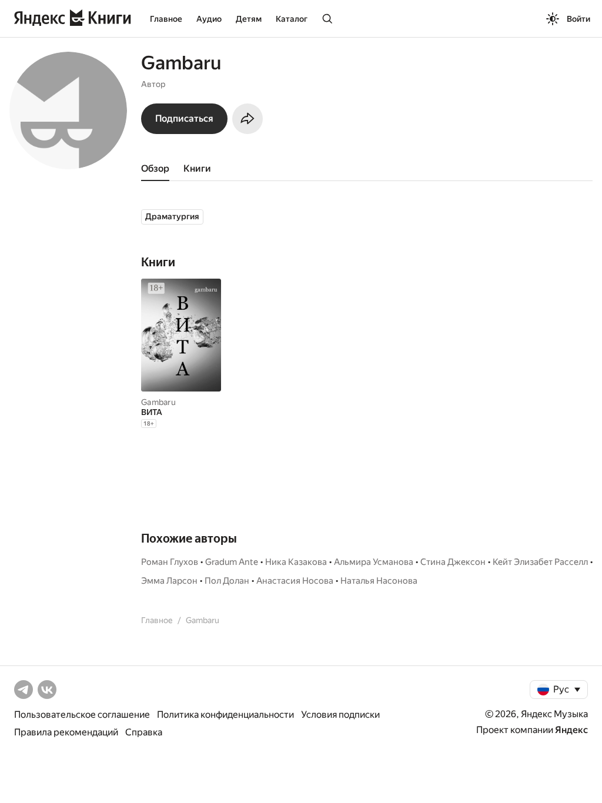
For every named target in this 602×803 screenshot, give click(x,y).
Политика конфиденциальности (225, 714)
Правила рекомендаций (66, 732)
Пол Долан (227, 581)
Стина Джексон (453, 562)
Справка (143, 732)
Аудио (209, 19)
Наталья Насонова (378, 581)
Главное (166, 19)
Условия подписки (340, 714)
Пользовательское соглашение (82, 714)
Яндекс (571, 729)
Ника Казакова (296, 562)
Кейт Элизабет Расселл (540, 562)
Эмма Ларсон (169, 581)
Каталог (291, 19)
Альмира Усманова (373, 562)
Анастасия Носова (294, 581)
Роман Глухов (169, 562)
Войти (578, 19)
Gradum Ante (231, 562)
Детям (249, 19)
